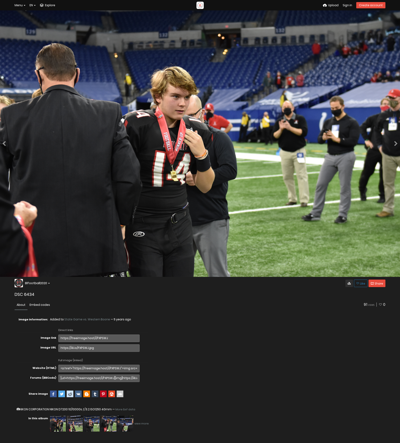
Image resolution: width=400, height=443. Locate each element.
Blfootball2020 (36, 283)
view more (141, 424)
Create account (371, 5)
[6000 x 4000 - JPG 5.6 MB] (349, 283)
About (21, 305)
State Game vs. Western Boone (87, 319)
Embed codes (40, 305)
